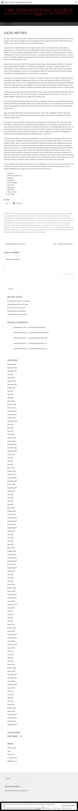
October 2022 (11, 418)
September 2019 (12, 528)
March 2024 (10, 378)
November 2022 (12, 414)
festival (33, 220)
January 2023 (11, 408)
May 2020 (10, 501)
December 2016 (12, 634)
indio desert (24, 225)
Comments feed (12, 758)
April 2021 (10, 464)
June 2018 (10, 578)
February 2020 (11, 511)
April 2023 (10, 398)
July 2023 (10, 391)
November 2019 (12, 521)
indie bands (26, 223)
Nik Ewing (61, 227)
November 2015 (12, 678)
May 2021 (10, 461)
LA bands (52, 225)
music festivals (52, 227)
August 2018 (11, 571)
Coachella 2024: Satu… (20, 327)
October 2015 (11, 681)
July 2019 (10, 534)
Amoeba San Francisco (15, 216)
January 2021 (11, 474)
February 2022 (11, 438)
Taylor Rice (67, 230)
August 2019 (11, 531)
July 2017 (10, 611)
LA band (45, 225)
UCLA (11, 232)
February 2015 (11, 708)
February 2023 (11, 404)
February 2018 (11, 588)
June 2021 (10, 458)
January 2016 (11, 671)
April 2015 (10, 701)
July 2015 (10, 691)
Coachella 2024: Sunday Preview (17, 314)
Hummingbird (8, 223)
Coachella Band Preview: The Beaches (18, 301)
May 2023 (10, 394)
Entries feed (11, 754)
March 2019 (10, 548)
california (41, 216)
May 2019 (10, 541)
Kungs (38, 225)
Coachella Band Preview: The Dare (17, 304)
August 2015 (11, 688)
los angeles (22, 227)
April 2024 (10, 374)
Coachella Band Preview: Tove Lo (14, 244)
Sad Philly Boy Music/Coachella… (40, 332)
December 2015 (12, 674)
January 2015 (11, 711)
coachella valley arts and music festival (59, 218)
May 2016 (10, 658)
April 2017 (10, 621)
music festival (43, 227)
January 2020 (11, 514)
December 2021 (12, 444)
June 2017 (10, 614)
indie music (33, 223)
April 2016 (10, 661)
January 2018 (11, 591)
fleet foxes (55, 220)
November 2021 (12, 448)
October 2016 (11, 641)
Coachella (67, 216)
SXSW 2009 (59, 230)
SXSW (53, 230)
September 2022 (12, 421)
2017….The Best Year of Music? (63, 244)
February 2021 (11, 471)
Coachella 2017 (8, 218)
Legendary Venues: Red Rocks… (39, 338)
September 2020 (12, 488)
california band (48, 216)
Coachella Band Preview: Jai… (39, 343)
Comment (67, 274)
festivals (48, 220)
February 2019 (11, 551)
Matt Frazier (30, 227)
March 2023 (10, 401)
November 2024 (12, 371)
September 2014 (12, 724)
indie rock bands (59, 223)
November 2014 (12, 718)
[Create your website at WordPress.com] (39, 2)
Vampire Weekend (19, 232)
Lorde (16, 227)
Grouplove (70, 220)
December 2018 (12, 558)
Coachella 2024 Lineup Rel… (37, 327)
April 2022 (10, 431)
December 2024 (12, 368)
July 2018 (10, 574)
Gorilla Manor (63, 220)
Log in (9, 751)
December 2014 (12, 714)
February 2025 (11, 364)
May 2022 (10, 428)
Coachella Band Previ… (20, 332)
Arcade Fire (34, 216)
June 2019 (10, 538)
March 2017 (10, 624)
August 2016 (11, 648)
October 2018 (11, 564)
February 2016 (11, 668)
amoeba (41, 213)
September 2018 (12, 568)
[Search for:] (72, 24)
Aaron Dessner (34, 213)
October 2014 (11, 721)
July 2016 (10, 651)
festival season (40, 220)
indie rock (40, 223)
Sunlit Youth (46, 230)
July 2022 (10, 424)
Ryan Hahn (7, 230)
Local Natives (66, 225)
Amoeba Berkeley (50, 213)
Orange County (68, 227)
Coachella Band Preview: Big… (39, 348)
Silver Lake (14, 230)
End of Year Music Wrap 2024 (16, 307)
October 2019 (11, 524)
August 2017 (11, 608)
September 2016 (12, 644)
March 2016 (10, 664)
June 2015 (10, 694)
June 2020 (10, 498)
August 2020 (11, 491)
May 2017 (10, 618)
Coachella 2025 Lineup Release (16, 311)
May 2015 (10, 698)
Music (11, 213)
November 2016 (12, 638)
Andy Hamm (26, 216)
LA (42, 225)
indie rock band (48, 223)
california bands (58, 216)
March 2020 (10, 508)
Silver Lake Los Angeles (35, 230)
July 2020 (10, 494)
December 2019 (12, 518)
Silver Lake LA (23, 230)
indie (13, 223)
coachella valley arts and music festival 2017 (17, 220)
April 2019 (10, 544)
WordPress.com (12, 761)
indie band (19, 223)
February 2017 (11, 628)
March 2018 (10, 584)
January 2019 (11, 554)
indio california (16, 225)
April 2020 (10, 504)
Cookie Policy (40, 808)
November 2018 (12, 561)
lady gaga (58, 225)
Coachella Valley (18, 218)
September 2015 (12, 684)
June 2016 (10, 654)
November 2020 (12, 481)
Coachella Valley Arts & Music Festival (35, 218)
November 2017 (12, 598)
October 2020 (11, 484)
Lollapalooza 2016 (9, 227)
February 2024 (11, 381)
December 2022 (12, 411)
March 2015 (10, 704)
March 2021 (10, 468)
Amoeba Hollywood (61, 213)
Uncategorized (18, 213)
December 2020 (12, 478)
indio (9, 225)
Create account (11, 748)
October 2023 (11, 388)
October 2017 (11, 601)
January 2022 (11, 441)
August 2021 (11, 454)
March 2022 (10, 434)
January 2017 (11, 631)
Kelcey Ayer (32, 225)
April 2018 (10, 581)
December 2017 (12, 594)
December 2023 (12, 384)
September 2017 (12, 604)
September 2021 (12, 451)
